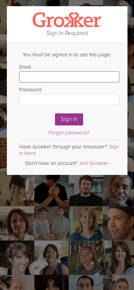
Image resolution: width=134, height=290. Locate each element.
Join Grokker (94, 163)
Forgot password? (69, 133)
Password (30, 90)
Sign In (69, 119)
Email (25, 67)
